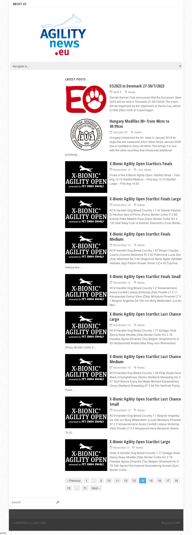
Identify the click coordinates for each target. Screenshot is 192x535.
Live (140, 170)
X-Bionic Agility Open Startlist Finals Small (145, 276)
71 (85, 488)
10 (109, 480)
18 (176, 480)
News (132, 92)
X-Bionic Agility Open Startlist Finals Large (145, 199)
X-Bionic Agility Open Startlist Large (140, 441)
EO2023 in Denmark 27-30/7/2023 (137, 86)
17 (168, 480)
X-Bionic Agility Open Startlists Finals (141, 163)
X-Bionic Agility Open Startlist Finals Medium (140, 236)
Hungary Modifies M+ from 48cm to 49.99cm (139, 123)
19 (68, 488)
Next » (96, 488)
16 (159, 480)
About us (19, 4)
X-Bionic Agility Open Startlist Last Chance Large (145, 316)
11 (117, 480)
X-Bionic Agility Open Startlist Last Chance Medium (145, 359)
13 (134, 480)
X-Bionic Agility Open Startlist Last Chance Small (145, 401)
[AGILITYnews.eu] (64, 36)
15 (151, 480)
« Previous (74, 480)
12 (125, 480)
